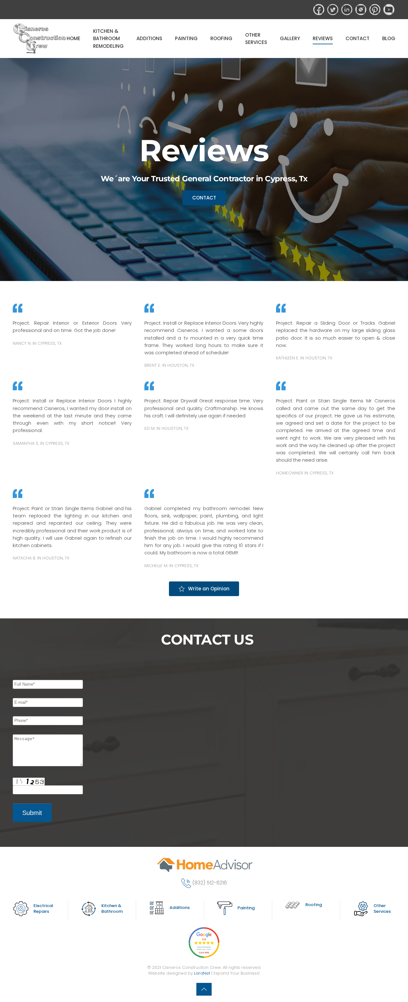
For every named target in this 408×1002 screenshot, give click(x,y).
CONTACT (204, 197)
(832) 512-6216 (209, 882)
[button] (204, 989)
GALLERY (290, 38)
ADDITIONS (149, 38)
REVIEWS (323, 38)
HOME (73, 38)
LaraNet (202, 973)
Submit (32, 812)
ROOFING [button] (221, 38)
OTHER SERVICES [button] (256, 39)
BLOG (388, 38)
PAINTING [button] (186, 38)
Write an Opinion (208, 588)
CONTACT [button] (357, 38)
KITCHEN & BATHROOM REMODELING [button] (108, 38)
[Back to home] (40, 38)
